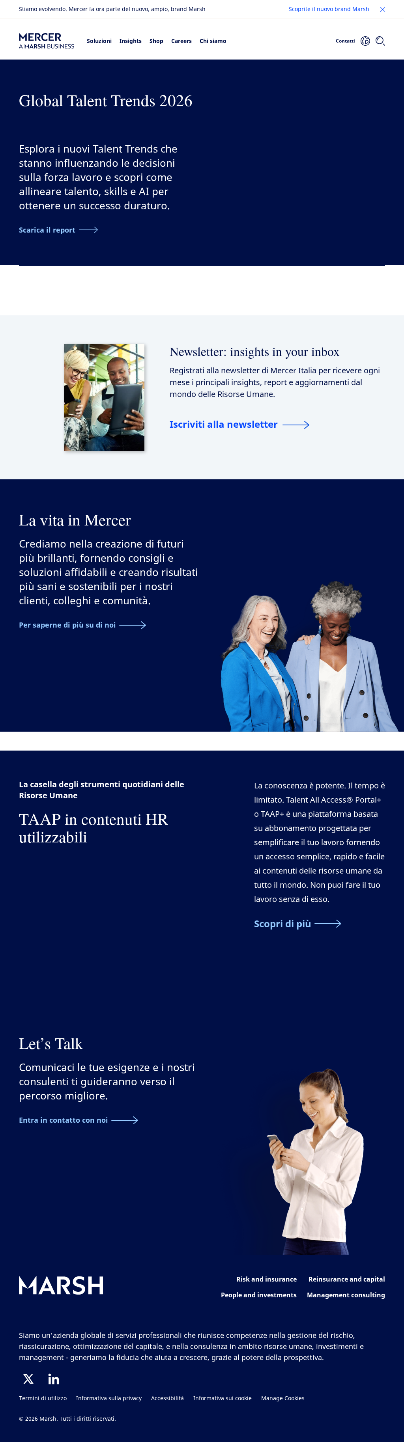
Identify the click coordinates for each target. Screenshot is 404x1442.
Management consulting (346, 1295)
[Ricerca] (380, 41)
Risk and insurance (266, 1279)
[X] (28, 1379)
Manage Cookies (283, 1398)
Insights (131, 41)
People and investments (259, 1295)
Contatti (345, 40)
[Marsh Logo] (61, 1287)
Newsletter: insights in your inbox (255, 351)
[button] (382, 9)
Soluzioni (99, 41)
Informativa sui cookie (222, 1398)
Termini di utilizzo (43, 1398)
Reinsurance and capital (347, 1279)
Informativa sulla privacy (109, 1398)
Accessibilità (167, 1398)
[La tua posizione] (365, 41)
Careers (181, 41)
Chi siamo (213, 41)
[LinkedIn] (53, 1379)
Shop (156, 41)
